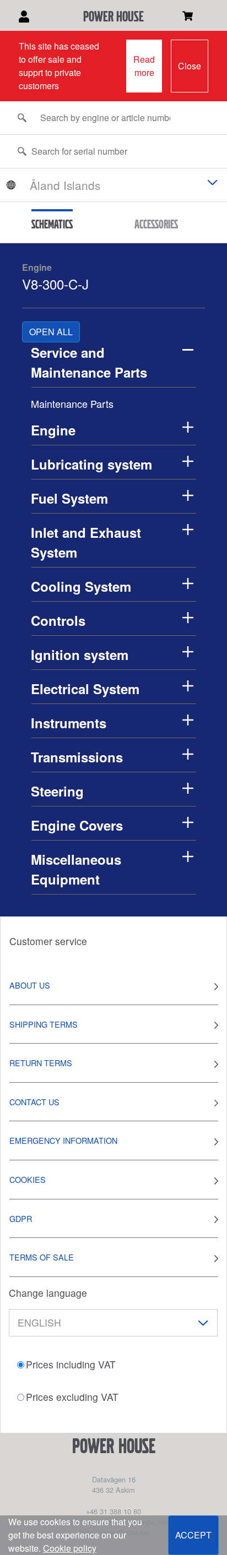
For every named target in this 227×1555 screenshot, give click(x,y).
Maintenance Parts (72, 403)
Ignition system (79, 654)
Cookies (27, 1179)
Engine (37, 267)
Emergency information (63, 1140)
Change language (48, 1293)
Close (189, 65)
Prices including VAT (71, 1364)
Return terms (40, 1062)
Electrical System (85, 688)
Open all (51, 331)
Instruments (68, 722)
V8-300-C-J (55, 283)
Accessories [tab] (156, 224)
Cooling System (81, 586)
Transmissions (77, 757)
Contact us (34, 1101)
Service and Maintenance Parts (89, 362)
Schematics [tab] (52, 224)
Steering (57, 791)
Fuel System (69, 498)
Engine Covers (77, 825)
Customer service (48, 941)
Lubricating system (91, 464)
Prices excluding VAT (72, 1397)
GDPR (20, 1218)
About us (29, 985)
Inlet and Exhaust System (86, 542)
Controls (58, 620)
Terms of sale (41, 1257)
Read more (144, 66)
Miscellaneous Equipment (76, 869)
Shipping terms (43, 1024)
